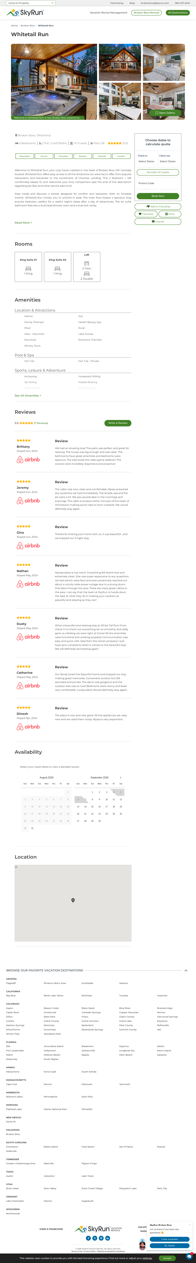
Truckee (123, 995)
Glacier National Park (55, 1109)
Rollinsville (163, 1025)
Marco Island (164, 1050)
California (13, 991)
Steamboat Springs (92, 1029)
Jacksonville (88, 1050)
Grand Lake (125, 1021)
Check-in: (143, 155)
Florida (11, 1042)
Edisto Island (51, 1146)
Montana (12, 1105)
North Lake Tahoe (53, 995)
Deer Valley (50, 1188)
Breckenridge (165, 1008)
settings (147, 1258)
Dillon (9, 1016)
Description (24, 156)
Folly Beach (88, 1146)
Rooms (44, 156)
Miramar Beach (52, 1054)
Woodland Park (52, 1033)
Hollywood (50, 1050)
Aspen (9, 1008)
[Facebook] (88, 1238)
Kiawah (161, 1146)
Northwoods (13, 1213)
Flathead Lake (14, 1109)
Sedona (123, 983)
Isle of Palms (126, 1146)
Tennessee (12, 1159)
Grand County (51, 1021)
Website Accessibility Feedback (111, 1251)
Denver (161, 1012)
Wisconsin (13, 1209)
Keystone (162, 1021)
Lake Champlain (15, 1201)
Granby (10, 1021)
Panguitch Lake (128, 1188)
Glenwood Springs (167, 1016)
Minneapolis (50, 1096)
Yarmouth (124, 1084)
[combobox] (30, 3)
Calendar (102, 156)
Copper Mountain (129, 1012)
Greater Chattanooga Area (20, 1163)
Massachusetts (16, 1080)
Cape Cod (11, 1084)
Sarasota (161, 1054)
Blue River (125, 1008)
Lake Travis (88, 1176)
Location (121, 156)
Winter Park (13, 1033)
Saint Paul (87, 1096)
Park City (162, 1188)
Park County (126, 1025)
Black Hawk (88, 1008)
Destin (160, 1046)
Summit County (128, 1029)
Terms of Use (77, 1251)
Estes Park (49, 1016)
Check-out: (164, 155)
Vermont (11, 1196)
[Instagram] (101, 1238)
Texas (9, 1171)
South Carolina (16, 1142)
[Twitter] (94, 1238)
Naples (85, 1054)
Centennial (50, 1012)
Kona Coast (50, 1071)
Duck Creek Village (92, 1188)
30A (8, 1046)
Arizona (11, 979)
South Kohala (89, 1071)
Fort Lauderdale (15, 1050)
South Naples (51, 1059)
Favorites (147, 214)
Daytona (124, 1046)
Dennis (48, 1084)
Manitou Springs (15, 1025)
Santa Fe (11, 1121)
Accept (167, 1258)
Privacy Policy (90, 1251)
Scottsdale (87, 983)
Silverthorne (13, 1029)
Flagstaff (11, 983)
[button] (189, 1256)
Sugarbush (88, 1201)
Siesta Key (11, 1059)
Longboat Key (127, 1050)
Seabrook (11, 1151)
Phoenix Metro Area (55, 983)
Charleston (12, 1146)
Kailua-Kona (12, 1071)
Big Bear (11, 995)
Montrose (49, 1025)
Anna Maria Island (53, 1046)
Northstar (87, 995)
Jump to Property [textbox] (18, 3)
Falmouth (87, 1084)
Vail (159, 1029)
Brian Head (12, 1188)
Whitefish (87, 1109)
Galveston (49, 1176)
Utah (9, 1184)
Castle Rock (12, 1012)
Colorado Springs (91, 1012)
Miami (9, 1054)
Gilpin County (126, 1016)
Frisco (85, 1016)
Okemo (48, 1201)
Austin (9, 1176)
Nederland (87, 1025)
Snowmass (50, 1029)
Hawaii (10, 1067)
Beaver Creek (51, 1008)
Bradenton (88, 1046)
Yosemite (162, 995)
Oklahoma (13, 1130)
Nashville (49, 1163)
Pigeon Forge (89, 1163)
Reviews (83, 156)
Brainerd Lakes (14, 1096)
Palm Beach (126, 1054)
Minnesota (13, 1092)
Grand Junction (90, 1021)
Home (14, 25)
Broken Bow (28, 25)
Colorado (12, 1003)
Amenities (63, 156)
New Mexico (13, 1117)
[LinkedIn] (107, 1238)
